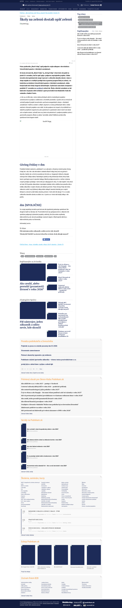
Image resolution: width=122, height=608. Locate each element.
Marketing (43, 9)
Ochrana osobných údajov (48, 603)
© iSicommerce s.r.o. (28, 602)
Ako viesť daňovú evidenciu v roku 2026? (38, 446)
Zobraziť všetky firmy (26, 596)
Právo (63, 494)
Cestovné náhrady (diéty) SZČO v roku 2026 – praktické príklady (64, 289)
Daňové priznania (32, 448)
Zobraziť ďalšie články (26, 413)
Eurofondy (23, 506)
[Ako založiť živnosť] (61, 555)
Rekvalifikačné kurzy (66, 592)
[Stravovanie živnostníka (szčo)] (77, 555)
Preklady (64, 587)
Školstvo (84, 482)
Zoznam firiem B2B (29, 578)
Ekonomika (82, 9)
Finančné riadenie (45, 482)
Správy (33, 16)
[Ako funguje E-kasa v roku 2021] (28, 555)
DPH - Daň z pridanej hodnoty (27, 499)
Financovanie (52, 9)
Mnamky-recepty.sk (40, 1)
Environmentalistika (25, 504)
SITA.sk (26, 1)
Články (28, 16)
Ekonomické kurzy (25, 589)
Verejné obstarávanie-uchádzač (89, 499)
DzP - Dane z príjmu (25, 501)
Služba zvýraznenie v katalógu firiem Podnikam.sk (44, 567)
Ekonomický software (26, 591)
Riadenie (64, 501)
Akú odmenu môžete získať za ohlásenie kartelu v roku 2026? (44, 440)
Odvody (75, 9)
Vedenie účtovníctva (86, 585)
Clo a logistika (24, 491)
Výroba (83, 501)
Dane (69, 9)
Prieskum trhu (65, 591)
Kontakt (26, 604)
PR (55, 256)
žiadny (83, 502)
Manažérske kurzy (45, 591)
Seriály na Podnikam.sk (31, 420)
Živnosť (22, 9)
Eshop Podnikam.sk (30, 541)
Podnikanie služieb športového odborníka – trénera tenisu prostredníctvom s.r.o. (48, 360)
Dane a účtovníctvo (25, 494)
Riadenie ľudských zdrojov (67, 504)
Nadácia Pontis (48, 256)
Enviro (22, 502)
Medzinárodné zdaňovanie (47, 506)
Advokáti (23, 584)
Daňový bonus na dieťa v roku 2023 (87, 27)
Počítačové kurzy (65, 585)
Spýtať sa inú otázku (38, 373)
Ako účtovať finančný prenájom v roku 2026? (36, 401)
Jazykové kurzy (44, 582)
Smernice (84, 485)
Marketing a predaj (45, 497)
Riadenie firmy (65, 502)
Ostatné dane (65, 487)
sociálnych (39, 88)
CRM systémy (24, 585)
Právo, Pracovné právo (67, 497)
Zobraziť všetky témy (27, 373)
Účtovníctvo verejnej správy (88, 492)
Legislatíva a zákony (46, 487)
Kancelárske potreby (46, 585)
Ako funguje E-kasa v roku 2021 (27, 567)
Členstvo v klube (93, 9)
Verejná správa (85, 496)
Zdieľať (47, 239)
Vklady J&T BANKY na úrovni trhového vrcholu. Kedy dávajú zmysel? (44, 234)
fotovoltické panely (29, 256)
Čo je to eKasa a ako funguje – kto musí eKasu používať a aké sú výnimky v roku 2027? (89, 40)
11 (36, 369)
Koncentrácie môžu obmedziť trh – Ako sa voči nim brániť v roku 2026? (47, 466)
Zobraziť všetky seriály (27, 471)
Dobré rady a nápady (50, 1)
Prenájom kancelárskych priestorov (70, 589)
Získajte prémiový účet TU (44, 5)
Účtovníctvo (62, 9)
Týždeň (96, 31)
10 (33, 369)
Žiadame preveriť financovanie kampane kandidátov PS (64, 334)
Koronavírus (44, 485)
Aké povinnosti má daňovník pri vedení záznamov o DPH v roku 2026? (45, 410)
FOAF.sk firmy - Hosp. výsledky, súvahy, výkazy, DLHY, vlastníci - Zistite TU (41, 244)
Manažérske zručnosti (46, 492)
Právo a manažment (66, 496)
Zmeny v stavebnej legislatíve (88, 506)
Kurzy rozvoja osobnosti (46, 587)
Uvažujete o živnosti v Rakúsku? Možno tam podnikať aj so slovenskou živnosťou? (49, 404)
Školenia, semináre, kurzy (33, 478)
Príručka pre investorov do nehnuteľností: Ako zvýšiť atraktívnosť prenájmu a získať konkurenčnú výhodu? (63, 320)
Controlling (23, 492)
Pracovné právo (65, 492)
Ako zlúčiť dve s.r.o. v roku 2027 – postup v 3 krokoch (39, 383)
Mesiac (100, 31)
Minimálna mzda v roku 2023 (85, 20)
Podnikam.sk (32, 1)
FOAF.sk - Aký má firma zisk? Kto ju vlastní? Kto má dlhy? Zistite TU (39, 13)
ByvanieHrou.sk (59, 1)
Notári (63, 582)
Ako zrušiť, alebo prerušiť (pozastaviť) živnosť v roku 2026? (32, 286)
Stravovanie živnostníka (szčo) (76, 567)
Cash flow (23, 487)
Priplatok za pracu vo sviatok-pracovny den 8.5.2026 (39, 346)
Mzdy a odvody (65, 482)
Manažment (35, 9)
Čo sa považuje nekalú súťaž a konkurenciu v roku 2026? (43, 456)
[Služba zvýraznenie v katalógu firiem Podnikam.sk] (45, 555)
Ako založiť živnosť (58, 567)
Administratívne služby (26, 582)
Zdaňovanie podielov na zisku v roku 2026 (36, 407)
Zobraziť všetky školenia (27, 535)
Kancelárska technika (46, 584)
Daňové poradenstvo (26, 587)
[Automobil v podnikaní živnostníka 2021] (94, 555)
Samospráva (64, 506)
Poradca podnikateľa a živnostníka (37, 341)
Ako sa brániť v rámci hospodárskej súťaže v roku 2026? (42, 429)
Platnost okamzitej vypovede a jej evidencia (36, 355)
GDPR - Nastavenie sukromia (34, 604)
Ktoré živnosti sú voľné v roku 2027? (88, 45)
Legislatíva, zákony (45, 489)
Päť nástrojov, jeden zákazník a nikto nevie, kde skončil (39, 231)
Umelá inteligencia (86, 494)
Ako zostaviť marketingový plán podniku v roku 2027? (40, 389)
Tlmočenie (84, 584)
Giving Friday (39, 256)
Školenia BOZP (85, 582)
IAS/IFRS (43, 484)
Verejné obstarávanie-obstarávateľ (90, 497)
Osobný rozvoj (65, 485)
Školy (83, 484)
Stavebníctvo (85, 487)
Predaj (63, 499)
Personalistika (65, 489)
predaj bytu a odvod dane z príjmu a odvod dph (37, 364)
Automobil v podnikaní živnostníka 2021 (91, 567)
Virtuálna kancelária (86, 587)
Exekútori (23, 592)
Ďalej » (41, 369)
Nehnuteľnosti (65, 484)
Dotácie (23, 497)
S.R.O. (28, 9)
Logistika (43, 491)
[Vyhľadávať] (78, 5)
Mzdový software (45, 592)
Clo (22, 489)
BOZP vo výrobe (24, 485)
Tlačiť (71, 63)
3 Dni (93, 31)
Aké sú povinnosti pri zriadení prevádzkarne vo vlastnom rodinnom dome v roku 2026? (52, 395)
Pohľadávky (64, 491)
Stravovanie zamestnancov (30, 351)
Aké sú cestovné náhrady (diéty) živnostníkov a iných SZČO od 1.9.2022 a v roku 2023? (90, 23)
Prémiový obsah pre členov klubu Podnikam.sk (42, 379)
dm (22, 256)
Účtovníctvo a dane (86, 491)
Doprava (23, 496)
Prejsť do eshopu (25, 571)
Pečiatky (63, 584)
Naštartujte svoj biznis (84, 17)
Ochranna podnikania (33, 431)
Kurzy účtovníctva (45, 589)
